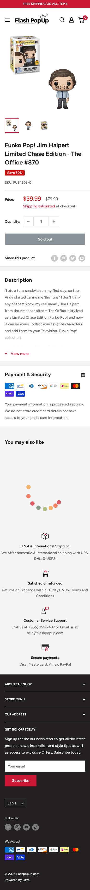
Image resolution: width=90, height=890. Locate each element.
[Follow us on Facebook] (8, 827)
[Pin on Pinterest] (63, 258)
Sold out (45, 239)
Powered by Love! (17, 880)
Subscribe (20, 780)
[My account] (71, 20)
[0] (81, 20)
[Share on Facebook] (54, 258)
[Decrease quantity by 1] (28, 222)
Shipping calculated (39, 206)
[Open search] (62, 20)
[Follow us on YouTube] (26, 827)
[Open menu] (7, 20)
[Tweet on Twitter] (72, 258)
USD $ (11, 803)
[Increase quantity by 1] (54, 222)
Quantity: (12, 221)
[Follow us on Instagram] (17, 827)
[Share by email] (81, 258)
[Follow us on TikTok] (35, 827)
